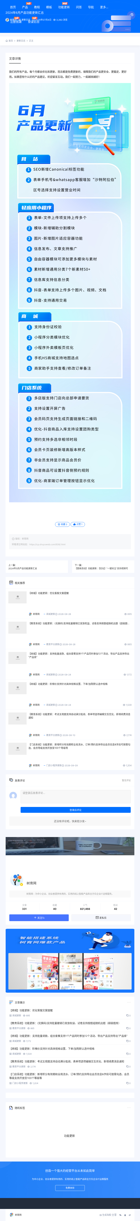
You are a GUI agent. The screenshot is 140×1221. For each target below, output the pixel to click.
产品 (25, 7)
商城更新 (50, 614)
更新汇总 (62, 1148)
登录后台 (34, 22)
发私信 (102, 917)
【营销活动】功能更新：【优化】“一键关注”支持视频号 (101, 568)
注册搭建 (16, 22)
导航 (91, 7)
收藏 (64, 524)
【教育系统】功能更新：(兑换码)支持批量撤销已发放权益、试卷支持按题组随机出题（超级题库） (80, 623)
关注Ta (40, 917)
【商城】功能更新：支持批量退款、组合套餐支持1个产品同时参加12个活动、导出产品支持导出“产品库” (78, 655)
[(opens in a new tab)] (17, 597)
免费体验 (70, 1188)
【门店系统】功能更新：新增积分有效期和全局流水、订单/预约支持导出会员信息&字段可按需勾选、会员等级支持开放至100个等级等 (79, 746)
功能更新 (64, 7)
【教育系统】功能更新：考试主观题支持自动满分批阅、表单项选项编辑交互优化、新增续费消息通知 (79, 716)
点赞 (79, 524)
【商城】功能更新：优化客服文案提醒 (48, 593)
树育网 (18, 1215)
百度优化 (82, 1143)
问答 (79, 7)
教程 (37, 7)
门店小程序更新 (54, 765)
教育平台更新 (52, 644)
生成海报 (107, 1215)
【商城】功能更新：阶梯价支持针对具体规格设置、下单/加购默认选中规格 (68, 683)
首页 (13, 7)
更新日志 (21, 40)
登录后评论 (75, 809)
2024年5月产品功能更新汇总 (22, 568)
